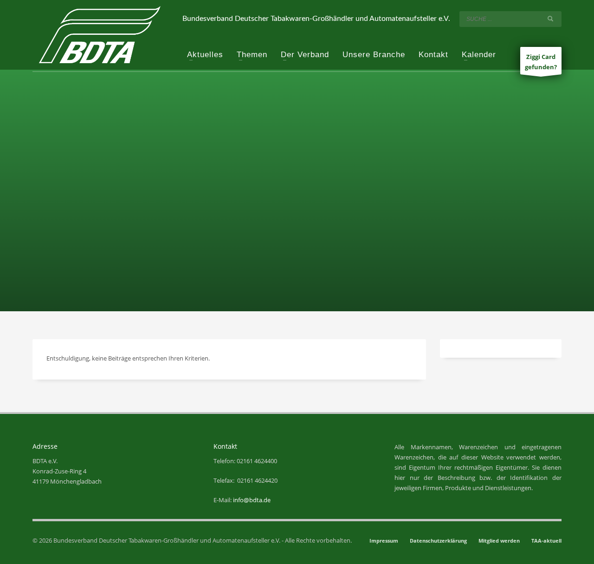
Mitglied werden (499, 540)
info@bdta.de (252, 500)
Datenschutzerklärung (438, 540)
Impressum (383, 540)
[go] (552, 18)
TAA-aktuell (546, 540)
